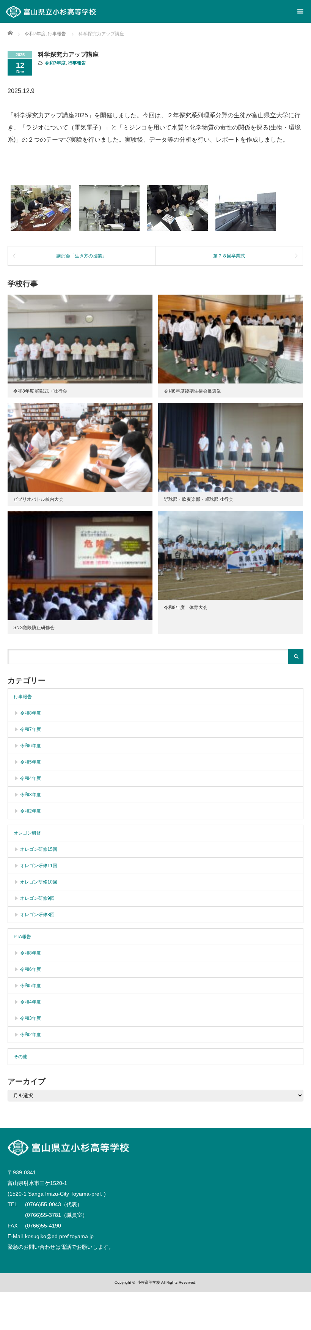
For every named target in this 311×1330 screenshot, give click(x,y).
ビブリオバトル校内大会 (38, 499)
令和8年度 (30, 713)
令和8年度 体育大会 (185, 607)
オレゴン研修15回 (38, 849)
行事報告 (77, 63)
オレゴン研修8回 (37, 914)
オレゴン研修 (27, 833)
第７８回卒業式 (229, 256)
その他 (20, 1056)
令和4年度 (30, 778)
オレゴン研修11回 (38, 865)
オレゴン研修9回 (37, 898)
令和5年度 (30, 762)
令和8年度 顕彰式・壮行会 (40, 391)
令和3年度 (30, 794)
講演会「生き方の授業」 (82, 256)
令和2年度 (30, 811)
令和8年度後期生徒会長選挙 (192, 391)
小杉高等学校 (148, 1282)
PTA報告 (22, 936)
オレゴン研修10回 (38, 882)
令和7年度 (55, 63)
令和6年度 (30, 745)
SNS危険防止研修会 (34, 627)
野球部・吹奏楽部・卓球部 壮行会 (198, 499)
